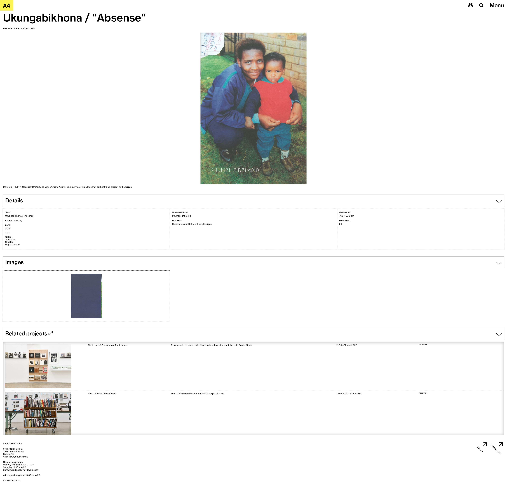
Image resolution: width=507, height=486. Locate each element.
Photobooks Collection (19, 28)
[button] (470, 5)
